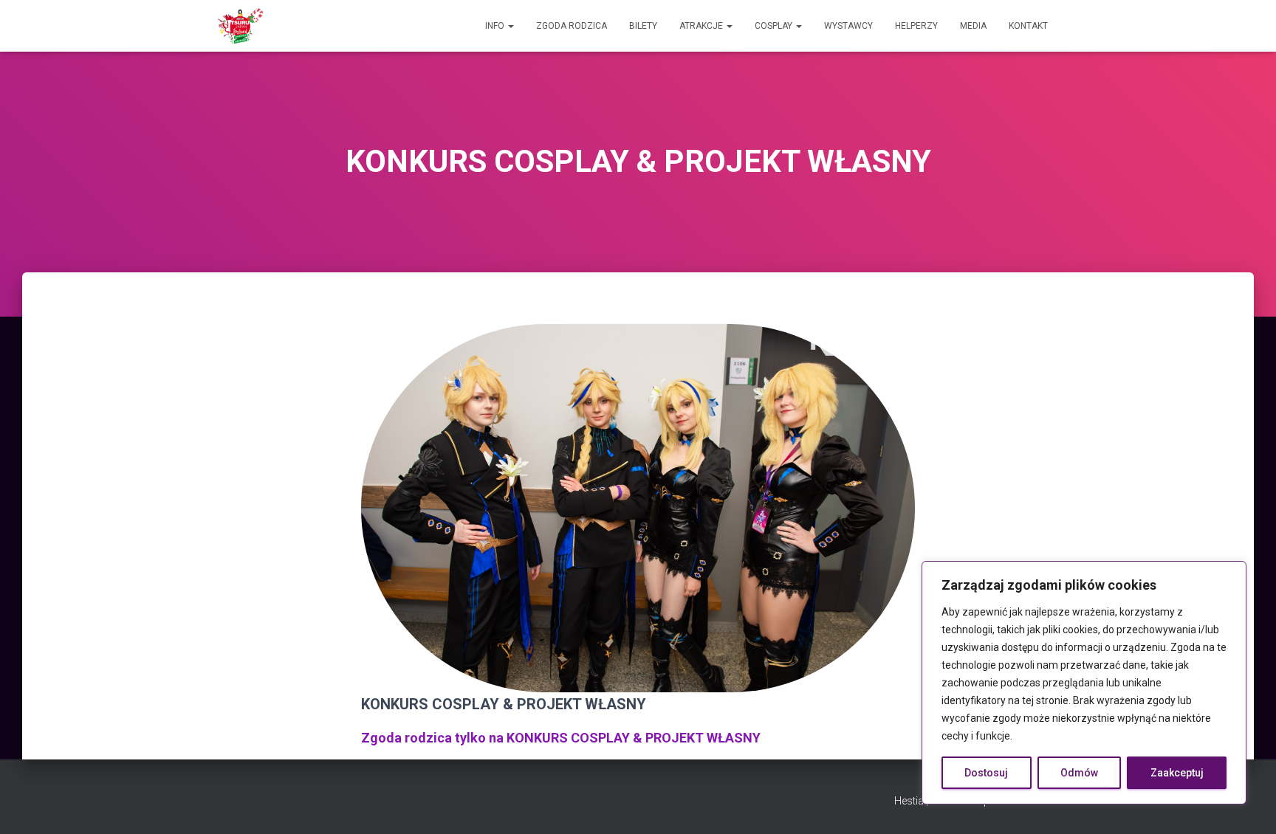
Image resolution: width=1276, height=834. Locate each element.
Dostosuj (986, 773)
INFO (496, 26)
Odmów (1079, 773)
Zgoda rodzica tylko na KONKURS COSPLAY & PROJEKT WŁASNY (561, 737)
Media (973, 26)
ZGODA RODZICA (571, 26)
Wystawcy (848, 26)
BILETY (643, 26)
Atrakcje (702, 26)
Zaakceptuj (1177, 773)
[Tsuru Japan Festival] (240, 25)
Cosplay (775, 26)
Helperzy (916, 26)
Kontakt (1028, 26)
